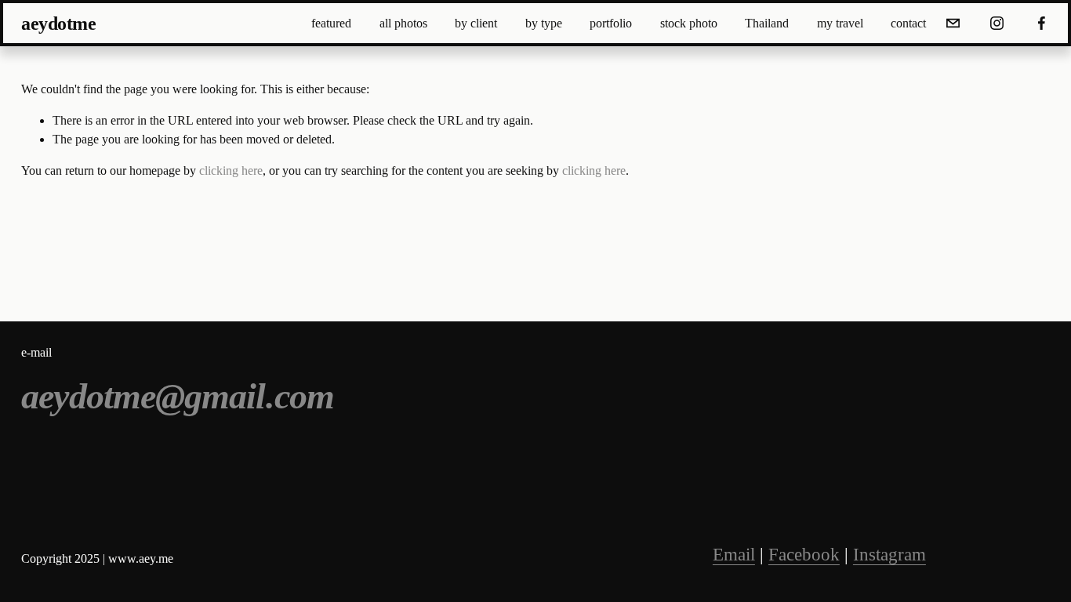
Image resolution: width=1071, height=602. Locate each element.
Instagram (889, 554)
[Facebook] (1041, 23)
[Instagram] (997, 23)
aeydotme (58, 23)
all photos (403, 23)
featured (331, 23)
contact (908, 23)
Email (734, 554)
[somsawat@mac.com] (953, 23)
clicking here (231, 170)
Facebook (804, 554)
